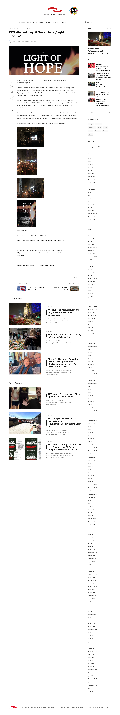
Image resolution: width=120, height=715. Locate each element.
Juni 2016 (90, 503)
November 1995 (92, 679)
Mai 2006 (90, 660)
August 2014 (91, 562)
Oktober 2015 (91, 525)
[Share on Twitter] (12, 87)
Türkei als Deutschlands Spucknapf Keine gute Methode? (103, 86)
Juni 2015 (90, 534)
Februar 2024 (91, 241)
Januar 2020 (91, 371)
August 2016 (91, 497)
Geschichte (20, 28)
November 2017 (92, 451)
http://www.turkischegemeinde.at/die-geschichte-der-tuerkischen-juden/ (41, 240)
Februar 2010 (91, 648)
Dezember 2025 (92, 177)
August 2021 (91, 318)
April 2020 (90, 361)
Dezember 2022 (92, 278)
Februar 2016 (91, 512)
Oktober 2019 (91, 380)
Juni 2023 (90, 263)
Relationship (92, 127)
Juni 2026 (90, 161)
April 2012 (90, 611)
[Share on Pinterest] (12, 92)
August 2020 (91, 349)
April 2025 (90, 201)
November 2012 (92, 589)
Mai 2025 (90, 198)
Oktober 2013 (91, 577)
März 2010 (91, 645)
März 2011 (91, 620)
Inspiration (98, 124)
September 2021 (92, 315)
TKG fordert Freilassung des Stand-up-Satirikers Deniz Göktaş (64, 395)
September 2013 (92, 580)
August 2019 (91, 386)
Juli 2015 (90, 531)
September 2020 (92, 346)
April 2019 (90, 398)
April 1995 (90, 682)
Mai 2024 (90, 232)
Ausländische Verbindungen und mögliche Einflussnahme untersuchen (63, 312)
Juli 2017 (90, 463)
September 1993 (92, 685)
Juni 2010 (90, 636)
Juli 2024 (90, 226)
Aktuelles (22, 22)
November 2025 (92, 180)
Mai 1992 (90, 691)
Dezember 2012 (92, 586)
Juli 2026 (90, 158)
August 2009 (91, 654)
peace (99, 127)
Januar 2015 (91, 546)
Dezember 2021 (92, 306)
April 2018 (90, 435)
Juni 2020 (90, 355)
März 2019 (91, 401)
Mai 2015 (90, 537)
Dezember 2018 (92, 411)
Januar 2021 (91, 334)
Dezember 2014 (92, 549)
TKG (13, 41)
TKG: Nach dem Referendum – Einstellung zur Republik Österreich (102, 102)
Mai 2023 (90, 266)
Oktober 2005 (91, 666)
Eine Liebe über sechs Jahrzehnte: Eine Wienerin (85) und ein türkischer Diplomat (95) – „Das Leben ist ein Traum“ (64, 363)
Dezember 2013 (92, 574)
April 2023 (90, 269)
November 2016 (92, 488)
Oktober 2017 (91, 454)
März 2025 (91, 204)
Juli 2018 (90, 426)
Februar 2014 (91, 571)
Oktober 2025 (91, 183)
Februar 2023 (91, 275)
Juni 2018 (90, 429)
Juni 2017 (90, 466)
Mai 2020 (90, 358)
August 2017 (91, 460)
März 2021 (91, 331)
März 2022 (91, 300)
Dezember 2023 (92, 247)
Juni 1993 (90, 688)
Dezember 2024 (92, 214)
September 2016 (92, 494)
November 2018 (92, 414)
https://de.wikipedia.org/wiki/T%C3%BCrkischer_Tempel (35, 265)
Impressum (63, 22)
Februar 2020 (91, 368)
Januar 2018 (91, 445)
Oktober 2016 (91, 491)
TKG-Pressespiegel (38, 22)
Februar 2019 (91, 405)
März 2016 (91, 509)
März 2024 (91, 238)
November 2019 (92, 377)
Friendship (97, 131)
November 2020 (92, 340)
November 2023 (92, 250)
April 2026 (90, 167)
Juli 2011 (90, 617)
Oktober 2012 (91, 592)
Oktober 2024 (91, 220)
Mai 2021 (90, 324)
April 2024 (90, 235)
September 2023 (92, 257)
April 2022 (90, 297)
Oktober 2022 (91, 281)
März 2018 (91, 438)
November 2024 (92, 217)
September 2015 (92, 528)
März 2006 (91, 663)
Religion (27, 28)
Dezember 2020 (92, 337)
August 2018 (91, 423)
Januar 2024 (91, 244)
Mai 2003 (90, 673)
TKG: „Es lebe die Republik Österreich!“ (37, 288)
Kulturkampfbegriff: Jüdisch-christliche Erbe (102, 94)
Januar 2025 (91, 210)
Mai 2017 (90, 469)
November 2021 (92, 309)
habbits (90, 131)
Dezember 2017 (92, 448)
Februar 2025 (91, 207)
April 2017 (90, 472)
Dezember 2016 (92, 485)
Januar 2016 (91, 515)
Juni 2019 (90, 392)
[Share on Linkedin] (12, 98)
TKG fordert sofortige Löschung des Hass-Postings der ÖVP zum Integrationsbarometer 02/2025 (64, 447)
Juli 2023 (90, 260)
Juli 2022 (90, 287)
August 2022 (91, 284)
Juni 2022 (90, 291)
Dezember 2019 (92, 374)
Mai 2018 (90, 432)
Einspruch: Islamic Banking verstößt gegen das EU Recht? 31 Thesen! (103, 76)
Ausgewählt (12, 28)
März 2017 (91, 475)
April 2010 (90, 642)
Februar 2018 (91, 441)
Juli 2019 (90, 389)
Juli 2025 (90, 192)
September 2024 (92, 223)
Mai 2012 (90, 608)
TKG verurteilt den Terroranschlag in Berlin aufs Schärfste (64, 335)
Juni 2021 (90, 321)
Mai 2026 (90, 164)
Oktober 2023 (91, 254)
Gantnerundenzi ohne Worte (60, 288)
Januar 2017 (91, 482)
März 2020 (91, 364)
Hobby (105, 127)
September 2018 (92, 420)
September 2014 (92, 559)
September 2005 (92, 669)
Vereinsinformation (52, 22)
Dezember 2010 (92, 623)
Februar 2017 (91, 478)
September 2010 (92, 629)
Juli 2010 (90, 632)
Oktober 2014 (91, 555)
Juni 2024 (90, 229)
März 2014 (91, 568)
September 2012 (92, 596)
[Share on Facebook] (12, 81)
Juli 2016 (90, 500)
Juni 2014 (90, 565)
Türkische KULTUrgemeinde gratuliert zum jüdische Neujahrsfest (103, 67)
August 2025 (91, 189)
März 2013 (91, 583)
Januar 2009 (91, 657)
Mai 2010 (90, 639)
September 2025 (92, 186)
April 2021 (90, 327)
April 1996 (90, 676)
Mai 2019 (90, 395)
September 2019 (92, 383)
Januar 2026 (91, 173)
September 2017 (92, 457)
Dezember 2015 (92, 519)
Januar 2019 (91, 408)
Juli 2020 (90, 352)
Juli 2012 (90, 602)
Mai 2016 (90, 506)
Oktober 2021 (91, 312)
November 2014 (92, 552)
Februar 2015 (91, 543)
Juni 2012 (90, 605)
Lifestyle (91, 124)
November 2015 (92, 522)
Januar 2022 (91, 303)
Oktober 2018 (91, 417)
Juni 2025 (90, 195)
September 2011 (92, 614)
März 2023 (91, 272)
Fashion (105, 131)
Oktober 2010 (91, 626)
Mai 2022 (90, 294)
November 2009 (92, 651)
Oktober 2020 (91, 343)
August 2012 (91, 599)
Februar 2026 (91, 170)
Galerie (29, 22)
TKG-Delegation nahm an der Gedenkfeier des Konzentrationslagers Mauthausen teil (64, 422)
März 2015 (91, 540)
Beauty (90, 134)
